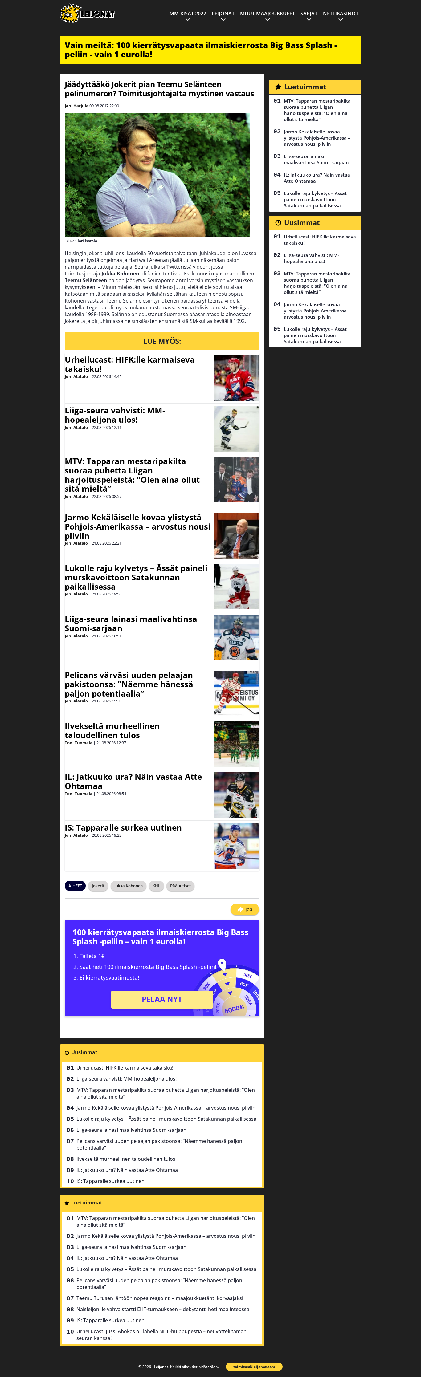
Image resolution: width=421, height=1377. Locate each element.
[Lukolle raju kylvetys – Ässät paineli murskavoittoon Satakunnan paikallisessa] (236, 586)
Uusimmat (84, 1052)
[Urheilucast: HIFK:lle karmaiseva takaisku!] (236, 378)
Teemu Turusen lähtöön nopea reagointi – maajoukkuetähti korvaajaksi (159, 1298)
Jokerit (98, 885)
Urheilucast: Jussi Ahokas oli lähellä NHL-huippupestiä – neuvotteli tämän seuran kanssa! (161, 1335)
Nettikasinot (340, 13)
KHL (156, 885)
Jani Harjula (76, 105)
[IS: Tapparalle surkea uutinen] (236, 846)
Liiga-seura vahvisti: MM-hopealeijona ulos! (115, 415)
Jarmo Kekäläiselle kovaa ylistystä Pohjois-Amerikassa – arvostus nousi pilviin (138, 526)
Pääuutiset (180, 885)
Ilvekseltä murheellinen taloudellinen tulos (112, 730)
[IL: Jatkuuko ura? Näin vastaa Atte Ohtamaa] (236, 795)
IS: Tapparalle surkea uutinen (123, 827)
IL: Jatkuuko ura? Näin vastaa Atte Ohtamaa (133, 781)
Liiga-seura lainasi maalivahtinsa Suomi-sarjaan (131, 623)
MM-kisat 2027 (188, 13)
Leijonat (223, 13)
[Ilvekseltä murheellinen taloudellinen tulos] (236, 744)
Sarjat (308, 13)
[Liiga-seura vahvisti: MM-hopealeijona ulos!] (236, 429)
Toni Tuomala (78, 742)
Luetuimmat (86, 1202)
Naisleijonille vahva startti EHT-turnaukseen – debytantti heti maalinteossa (162, 1309)
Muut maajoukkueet (267, 13)
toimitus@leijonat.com (254, 1366)
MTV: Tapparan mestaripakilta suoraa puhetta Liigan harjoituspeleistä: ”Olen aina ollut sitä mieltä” (132, 475)
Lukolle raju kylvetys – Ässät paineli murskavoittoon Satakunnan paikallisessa (136, 577)
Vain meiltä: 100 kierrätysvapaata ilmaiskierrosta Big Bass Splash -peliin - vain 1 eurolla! (201, 49)
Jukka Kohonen (128, 885)
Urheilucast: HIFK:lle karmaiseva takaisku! (130, 364)
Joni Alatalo (76, 376)
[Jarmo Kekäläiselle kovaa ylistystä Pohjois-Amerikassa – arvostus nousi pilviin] (236, 536)
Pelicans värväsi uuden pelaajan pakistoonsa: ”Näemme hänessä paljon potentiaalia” (129, 684)
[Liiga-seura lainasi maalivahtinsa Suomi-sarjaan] (236, 637)
